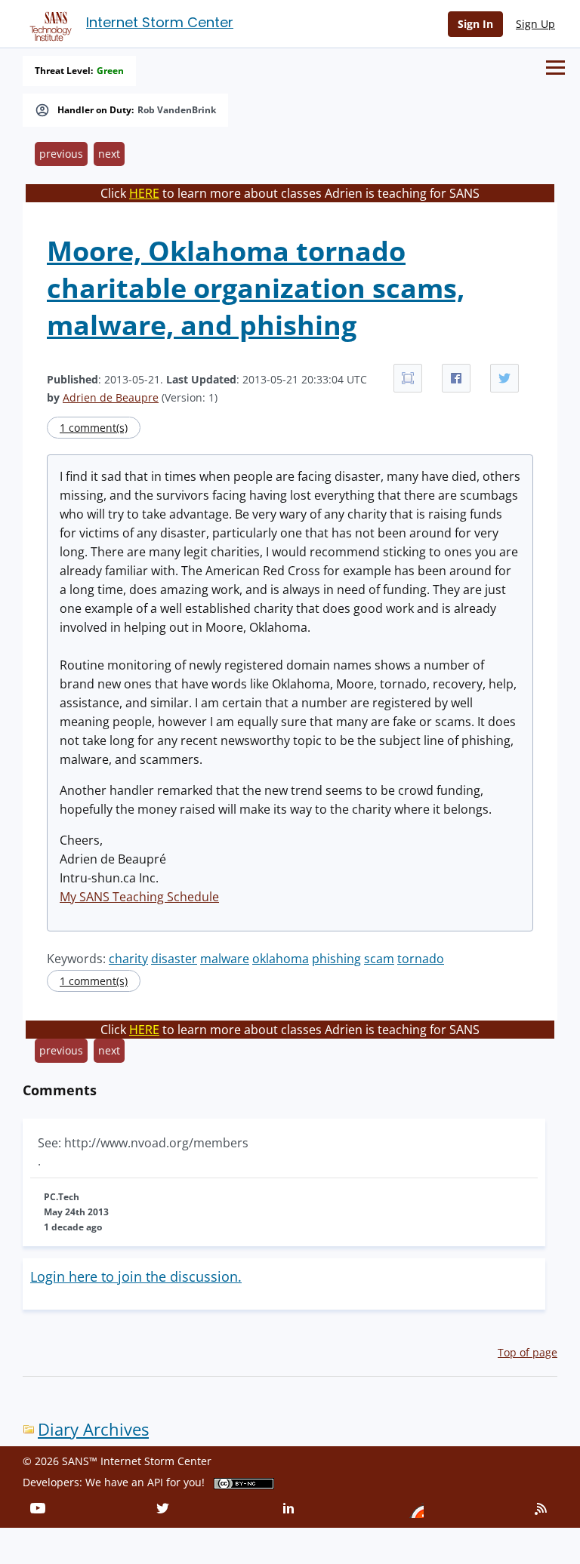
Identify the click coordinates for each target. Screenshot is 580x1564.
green (110, 71)
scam (379, 958)
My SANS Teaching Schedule (139, 896)
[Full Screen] (407, 378)
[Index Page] (48, 23)
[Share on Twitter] (504, 378)
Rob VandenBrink (176, 110)
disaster (174, 958)
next (109, 153)
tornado (420, 958)
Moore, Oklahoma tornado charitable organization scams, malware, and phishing (255, 287)
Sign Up (535, 24)
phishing (336, 958)
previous (61, 153)
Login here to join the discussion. (136, 1276)
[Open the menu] (555, 67)
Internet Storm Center (159, 22)
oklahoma (280, 958)
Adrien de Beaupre (111, 397)
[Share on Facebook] (456, 378)
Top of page (527, 1352)
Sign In (475, 24)
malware (224, 958)
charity (128, 958)
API (155, 1482)
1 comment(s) (94, 427)
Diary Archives (93, 1429)
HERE (144, 193)
